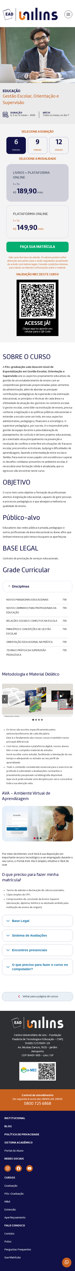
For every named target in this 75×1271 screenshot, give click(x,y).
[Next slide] (70, 699)
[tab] (33, 720)
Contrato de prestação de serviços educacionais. (31, 558)
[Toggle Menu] (68, 14)
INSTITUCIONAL (14, 1118)
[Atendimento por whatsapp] (66, 1262)
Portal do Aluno (13, 1150)
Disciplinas (20, 586)
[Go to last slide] (5, 699)
